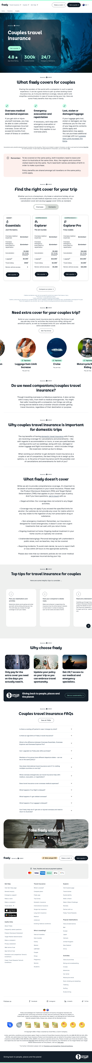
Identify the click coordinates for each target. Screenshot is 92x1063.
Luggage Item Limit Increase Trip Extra (74, 138)
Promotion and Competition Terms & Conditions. (58, 1046)
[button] (15, 5)
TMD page (60, 1042)
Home (3, 11)
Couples (17, 11)
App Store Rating (13, 61)
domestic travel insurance (52, 436)
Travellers (10, 11)
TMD (69, 148)
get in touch (54, 496)
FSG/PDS (86, 147)
